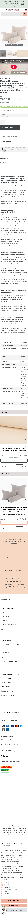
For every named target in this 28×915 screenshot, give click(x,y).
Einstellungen (5, 896)
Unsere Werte (6, 620)
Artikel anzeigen (14, 461)
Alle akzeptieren (14, 901)
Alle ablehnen (14, 905)
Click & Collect (6, 632)
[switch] (3, 913)
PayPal (6, 891)
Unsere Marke (6, 616)
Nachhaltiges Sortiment (11, 700)
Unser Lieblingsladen (9, 608)
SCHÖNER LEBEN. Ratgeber (10, 674)
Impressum (4, 879)
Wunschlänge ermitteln (10, 662)
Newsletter (5, 652)
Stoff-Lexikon (6, 678)
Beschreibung (5, 158)
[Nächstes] (26, 33)
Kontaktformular (15, 558)
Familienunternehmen (11, 704)
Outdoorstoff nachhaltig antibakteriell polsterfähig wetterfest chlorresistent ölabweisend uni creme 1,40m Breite (14, 448)
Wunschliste (8, 132)
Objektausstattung (7, 640)
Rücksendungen (7, 686)
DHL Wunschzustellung (11, 889)
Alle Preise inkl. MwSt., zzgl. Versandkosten (12, 844)
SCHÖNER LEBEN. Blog (15, 570)
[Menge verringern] (9, 122)
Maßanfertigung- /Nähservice (12, 636)
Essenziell (7, 882)
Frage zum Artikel (6, 170)
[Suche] (25, 14)
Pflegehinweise (6, 166)
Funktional (7, 893)
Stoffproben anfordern (10, 644)
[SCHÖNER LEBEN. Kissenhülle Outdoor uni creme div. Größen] (4, 54)
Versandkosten (13, 136)
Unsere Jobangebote (8, 624)
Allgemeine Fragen (8, 666)
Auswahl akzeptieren (14, 910)
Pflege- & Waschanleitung (10, 670)
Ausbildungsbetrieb (10, 708)
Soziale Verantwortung (11, 712)
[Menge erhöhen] (6, 122)
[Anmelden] (22, 9)
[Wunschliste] (5, 9)
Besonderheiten (6, 162)
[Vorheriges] (1, 33)
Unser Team (5, 612)
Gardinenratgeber (7, 682)
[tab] (5, 158)
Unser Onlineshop (7, 604)
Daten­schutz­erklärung (8, 877)
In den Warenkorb (11, 127)
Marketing (7, 887)
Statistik (6, 885)
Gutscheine (5, 648)
